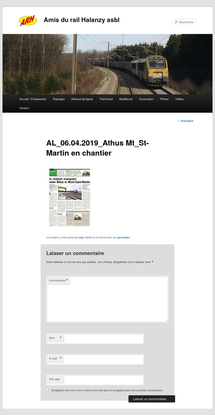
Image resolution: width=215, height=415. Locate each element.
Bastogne (59, 99)
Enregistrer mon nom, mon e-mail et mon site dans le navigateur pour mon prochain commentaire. (107, 390)
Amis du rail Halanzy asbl (81, 19)
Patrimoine (106, 99)
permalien (124, 237)
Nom (55, 337)
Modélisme (125, 99)
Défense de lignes (82, 99)
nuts (81, 237)
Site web (54, 379)
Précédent (185, 121)
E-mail (55, 358)
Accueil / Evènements (33, 99)
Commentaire (58, 280)
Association (146, 99)
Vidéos (179, 99)
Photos (164, 99)
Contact (24, 108)
